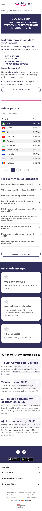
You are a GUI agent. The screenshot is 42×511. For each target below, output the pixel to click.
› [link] (32, 170)
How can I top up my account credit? (18, 196)
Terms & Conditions (10, 497)
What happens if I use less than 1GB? (18, 190)
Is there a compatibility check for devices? (16, 227)
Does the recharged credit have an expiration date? (17, 202)
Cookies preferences (31, 497)
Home (4, 11)
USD (37, 4)
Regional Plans (9, 484)
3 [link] (20, 170)
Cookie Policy (31, 495)
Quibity (5, 467)
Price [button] (35, 119)
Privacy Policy (10, 495)
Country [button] (6, 119)
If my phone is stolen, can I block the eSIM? (18, 235)
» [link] (35, 170)
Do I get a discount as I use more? (17, 184)
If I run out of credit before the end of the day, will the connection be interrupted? (19, 219)
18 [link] (28, 170)
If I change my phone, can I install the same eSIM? (18, 210)
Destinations (14, 11)
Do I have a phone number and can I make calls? (18, 243)
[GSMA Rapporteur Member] (21, 505)
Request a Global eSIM (21, 89)
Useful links (7, 473)
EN (31, 4)
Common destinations (12, 478)
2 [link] (16, 170)
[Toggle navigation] (3, 4)
